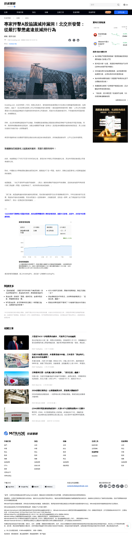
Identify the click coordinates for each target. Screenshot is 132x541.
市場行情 (20, 12)
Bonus (108, 12)
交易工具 (60, 12)
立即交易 (121, 12)
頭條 (46, 12)
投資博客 (76, 12)
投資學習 (92, 12)
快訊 (34, 12)
